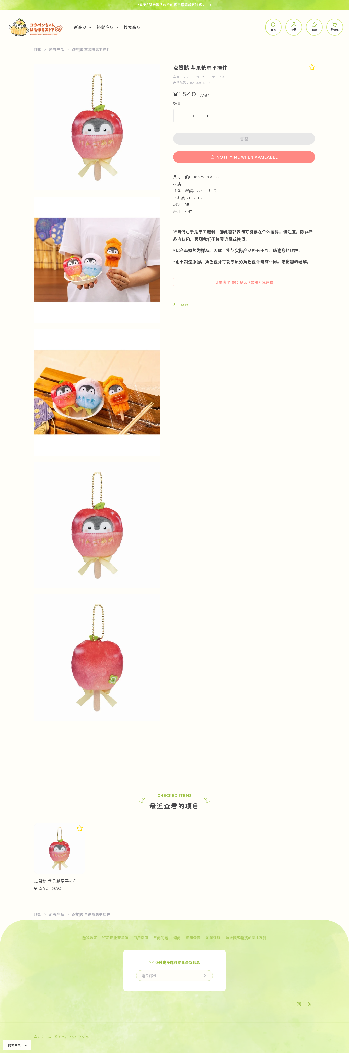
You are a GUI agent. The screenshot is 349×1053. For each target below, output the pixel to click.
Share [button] (183, 304)
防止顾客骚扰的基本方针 (246, 937)
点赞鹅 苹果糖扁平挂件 (56, 881)
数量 (177, 103)
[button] (82, 27)
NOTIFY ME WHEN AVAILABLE (247, 157)
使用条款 (193, 937)
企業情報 (213, 937)
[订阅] (205, 975)
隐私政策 (89, 937)
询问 (177, 937)
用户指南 (140, 937)
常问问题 (160, 937)
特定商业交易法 (115, 937)
